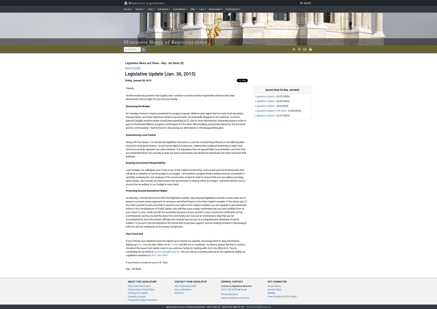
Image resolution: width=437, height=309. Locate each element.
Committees (179, 9)
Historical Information (139, 286)
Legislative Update (265, 96)
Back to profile (132, 68)
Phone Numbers (229, 294)
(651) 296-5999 (159, 255)
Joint (150, 9)
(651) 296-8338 (229, 289)
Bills (193, 9)
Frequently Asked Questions (142, 300)
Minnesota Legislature (147, 3)
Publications (231, 9)
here (139, 244)
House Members (183, 289)
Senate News (274, 289)
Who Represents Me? (185, 286)
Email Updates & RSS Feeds (282, 296)
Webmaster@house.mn (258, 307)
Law (201, 9)
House (127, 9)
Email (244, 289)
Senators (179, 293)
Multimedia (215, 9)
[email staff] (305, 49)
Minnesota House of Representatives (165, 42)
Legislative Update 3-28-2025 (270, 110)
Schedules (163, 9)
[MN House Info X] (294, 49)
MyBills (271, 293)
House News (274, 286)
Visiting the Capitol (138, 293)
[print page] (310, 49)
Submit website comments (235, 298)
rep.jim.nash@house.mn (167, 251)
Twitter (175, 244)
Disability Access (136, 296)
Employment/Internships (141, 289)
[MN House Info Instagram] (299, 49)
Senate (139, 9)
